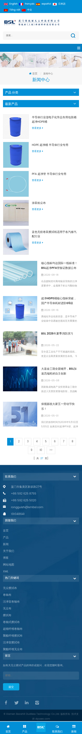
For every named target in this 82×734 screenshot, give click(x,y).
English (13, 4)
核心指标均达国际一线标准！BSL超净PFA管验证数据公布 (59, 265)
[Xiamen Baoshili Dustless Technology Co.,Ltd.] (41, 22)
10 (41, 450)
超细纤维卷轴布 (12, 629)
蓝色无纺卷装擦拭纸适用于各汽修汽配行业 (54, 234)
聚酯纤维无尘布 (12, 649)
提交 (11, 687)
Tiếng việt (14, 10)
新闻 (6, 544)
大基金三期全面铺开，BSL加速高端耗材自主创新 (59, 371)
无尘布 (7, 608)
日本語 (61, 4)
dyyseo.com (42, 719)
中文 (29, 10)
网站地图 (8, 564)
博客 (6, 558)
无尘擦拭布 (10, 588)
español (46, 4)
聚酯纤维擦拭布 (12, 635)
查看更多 (36, 128)
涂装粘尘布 (39, 203)
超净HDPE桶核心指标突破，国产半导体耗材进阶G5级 (58, 300)
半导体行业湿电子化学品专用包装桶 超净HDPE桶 (54, 119)
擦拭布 (7, 615)
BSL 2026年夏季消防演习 (57, 333)
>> (51, 450)
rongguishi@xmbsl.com (27, 507)
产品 (6, 537)
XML (5, 571)
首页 (34, 74)
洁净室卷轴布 (11, 601)
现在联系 (41, 727)
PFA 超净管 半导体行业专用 (49, 174)
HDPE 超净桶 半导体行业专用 (50, 145)
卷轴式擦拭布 (11, 622)
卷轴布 (7, 595)
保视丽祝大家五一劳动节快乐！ (58, 406)
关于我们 (8, 551)
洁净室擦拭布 (11, 642)
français (29, 4)
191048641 (18, 514)
